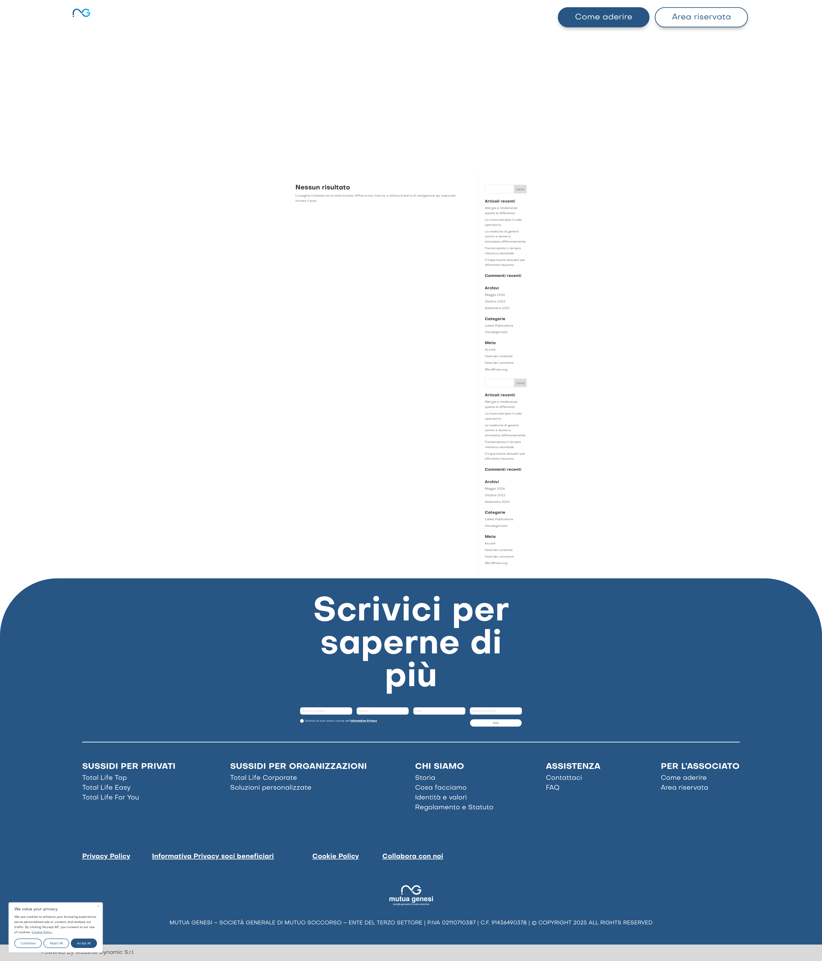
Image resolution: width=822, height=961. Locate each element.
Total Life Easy (106, 788)
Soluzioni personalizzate (270, 788)
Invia (496, 723)
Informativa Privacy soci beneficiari (213, 856)
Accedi (490, 349)
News (464, 17)
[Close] (98, 906)
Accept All (84, 943)
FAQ (553, 788)
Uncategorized (496, 332)
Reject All (56, 943)
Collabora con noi (412, 856)
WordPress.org (496, 369)
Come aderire (603, 17)
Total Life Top (104, 778)
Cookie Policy (42, 932)
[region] (56, 927)
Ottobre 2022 (495, 301)
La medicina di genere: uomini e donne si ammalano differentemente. (505, 236)
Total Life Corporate (263, 778)
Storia (425, 778)
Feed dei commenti (499, 363)
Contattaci (564, 778)
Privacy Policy (106, 856)
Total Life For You (110, 798)
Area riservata (701, 17)
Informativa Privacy (364, 721)
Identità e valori (441, 798)
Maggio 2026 (495, 295)
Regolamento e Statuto (454, 807)
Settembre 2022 (497, 308)
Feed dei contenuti (499, 356)
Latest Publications (499, 325)
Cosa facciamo (441, 788)
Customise (28, 943)
